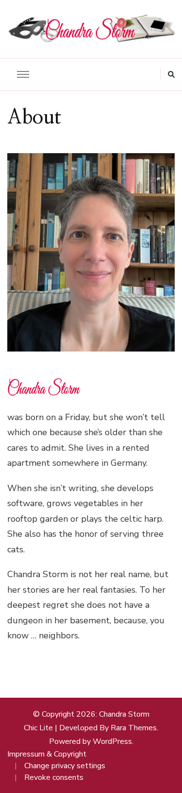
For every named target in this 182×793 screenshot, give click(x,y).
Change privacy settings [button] (64, 765)
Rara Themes (134, 728)
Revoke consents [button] (53, 777)
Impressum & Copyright (46, 754)
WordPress (112, 741)
